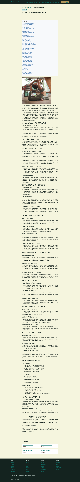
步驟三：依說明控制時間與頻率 (27, 41)
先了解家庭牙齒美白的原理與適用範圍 (28, 23)
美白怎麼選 (47, 2)
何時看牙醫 (13, 471)
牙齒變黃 (31, 2)
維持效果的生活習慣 (25, 69)
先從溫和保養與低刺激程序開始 (27, 57)
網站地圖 (57, 469)
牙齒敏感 (12, 467)
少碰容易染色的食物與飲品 (26, 45)
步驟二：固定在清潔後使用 (26, 40)
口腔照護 (25, 7)
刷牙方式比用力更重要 (25, 35)
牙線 (26, 464)
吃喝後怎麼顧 (41, 2)
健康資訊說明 (58, 467)
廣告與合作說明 (43, 469)
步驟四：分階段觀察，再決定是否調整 (28, 43)
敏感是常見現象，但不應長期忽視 (27, 56)
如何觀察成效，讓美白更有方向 (27, 60)
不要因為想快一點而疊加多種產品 (27, 52)
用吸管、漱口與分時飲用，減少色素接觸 (28, 48)
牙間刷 (27, 466)
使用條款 (57, 466)
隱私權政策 (58, 462)
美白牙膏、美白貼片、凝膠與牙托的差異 (28, 28)
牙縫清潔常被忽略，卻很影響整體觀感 (28, 36)
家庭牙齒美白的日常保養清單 (26, 65)
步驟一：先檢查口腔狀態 (26, 39)
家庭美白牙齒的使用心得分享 (46, 445)
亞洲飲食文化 (57, 2)
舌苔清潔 (27, 467)
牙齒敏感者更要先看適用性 (26, 31)
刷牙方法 (27, 462)
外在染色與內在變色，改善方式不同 (27, 24)
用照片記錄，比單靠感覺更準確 (27, 61)
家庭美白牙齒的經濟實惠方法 (28, 445)
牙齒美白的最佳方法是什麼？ (46, 450)
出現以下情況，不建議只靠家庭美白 (27, 72)
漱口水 (27, 469)
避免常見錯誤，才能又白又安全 (27, 49)
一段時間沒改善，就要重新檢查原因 (27, 64)
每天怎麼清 (36, 2)
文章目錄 (25, 21)
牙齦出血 (12, 466)
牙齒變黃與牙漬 (30, 7)
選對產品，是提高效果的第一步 (27, 27)
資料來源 (42, 466)
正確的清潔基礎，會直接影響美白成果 (28, 32)
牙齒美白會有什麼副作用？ (28, 450)
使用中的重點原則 (25, 68)
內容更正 (42, 467)
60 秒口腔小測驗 (65, 2)
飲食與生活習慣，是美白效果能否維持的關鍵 (29, 44)
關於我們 (42, 462)
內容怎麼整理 (43, 464)
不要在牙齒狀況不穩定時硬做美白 (27, 53)
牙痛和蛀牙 (13, 469)
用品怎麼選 (52, 2)
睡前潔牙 (27, 471)
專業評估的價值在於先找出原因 (27, 73)
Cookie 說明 (58, 464)
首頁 (22, 7)
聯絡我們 (42, 471)
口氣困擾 (26, 2)
